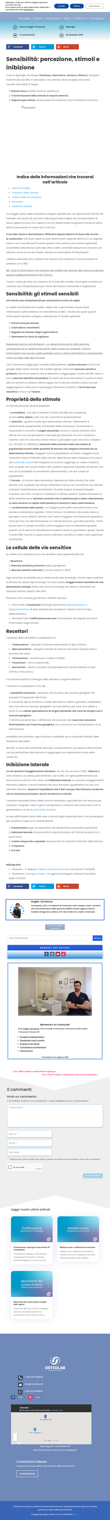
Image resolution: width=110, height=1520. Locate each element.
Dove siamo (53, 18)
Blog (67, 18)
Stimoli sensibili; (21, 188)
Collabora (96, 18)
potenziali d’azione (24, 462)
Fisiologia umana (35, 873)
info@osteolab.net (34, 1384)
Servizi (38, 18)
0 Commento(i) (27, 35)
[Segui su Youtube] (58, 954)
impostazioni (28, 10)
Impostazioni (94, 6)
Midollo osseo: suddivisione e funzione (77, 1247)
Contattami (27, 1474)
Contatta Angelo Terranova (55, 926)
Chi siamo (25, 18)
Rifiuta (77, 6)
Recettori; (17, 201)
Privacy (76, 1514)
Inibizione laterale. (22, 206)
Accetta (61, 6)
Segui (20, 1397)
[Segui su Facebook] (46, 954)
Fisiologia (70, 27)
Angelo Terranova (36, 27)
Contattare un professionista (33, 1047)
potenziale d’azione (45, 809)
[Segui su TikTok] (63, 954)
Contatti (80, 18)
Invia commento (93, 1175)
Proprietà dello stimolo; (25, 192)
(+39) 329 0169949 (34, 1377)
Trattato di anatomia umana (53, 869)
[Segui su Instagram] (52, 954)
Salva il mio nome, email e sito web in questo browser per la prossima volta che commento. (55, 1159)
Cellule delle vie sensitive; (27, 197)
